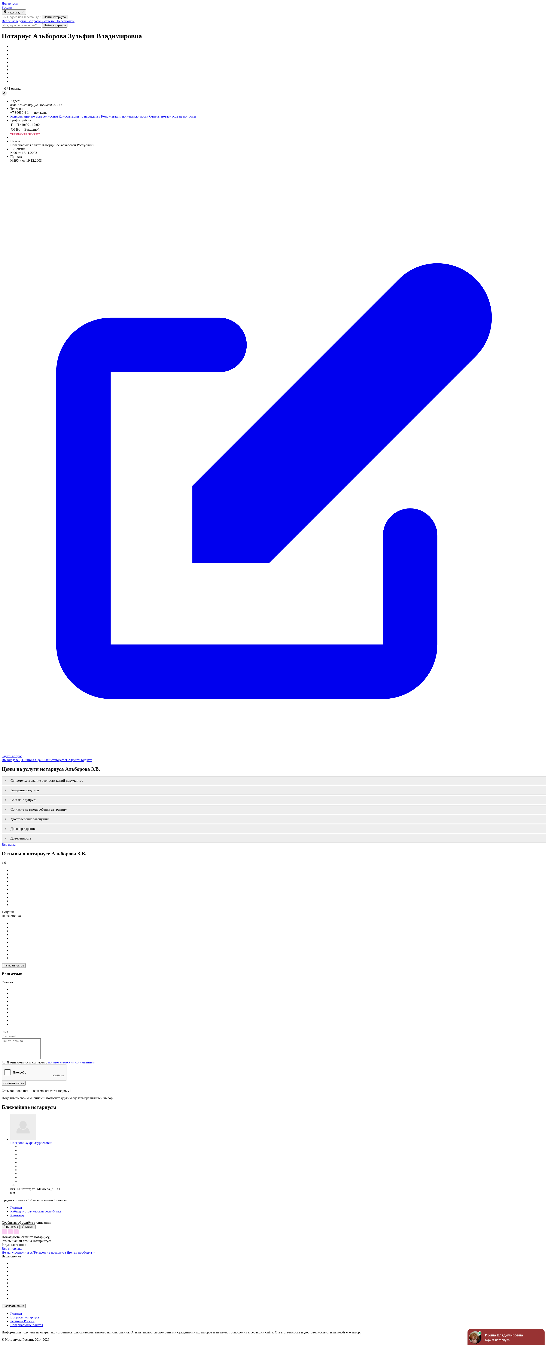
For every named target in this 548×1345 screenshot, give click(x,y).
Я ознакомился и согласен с (50, 1062)
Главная (16, 1313)
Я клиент (28, 1226)
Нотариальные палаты (26, 1325)
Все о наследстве (14, 21)
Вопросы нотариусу (25, 1317)
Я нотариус (10, 1226)
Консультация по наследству (80, 116)
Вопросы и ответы (41, 21)
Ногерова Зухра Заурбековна (31, 1143)
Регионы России (22, 1321)
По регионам (64, 21)
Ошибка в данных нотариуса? (44, 760)
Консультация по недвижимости (125, 116)
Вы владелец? (12, 760)
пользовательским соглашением (71, 1062)
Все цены (9, 844)
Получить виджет (79, 760)
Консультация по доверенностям (34, 116)
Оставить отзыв (13, 1083)
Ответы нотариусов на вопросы (172, 116)
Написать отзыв (13, 965)
